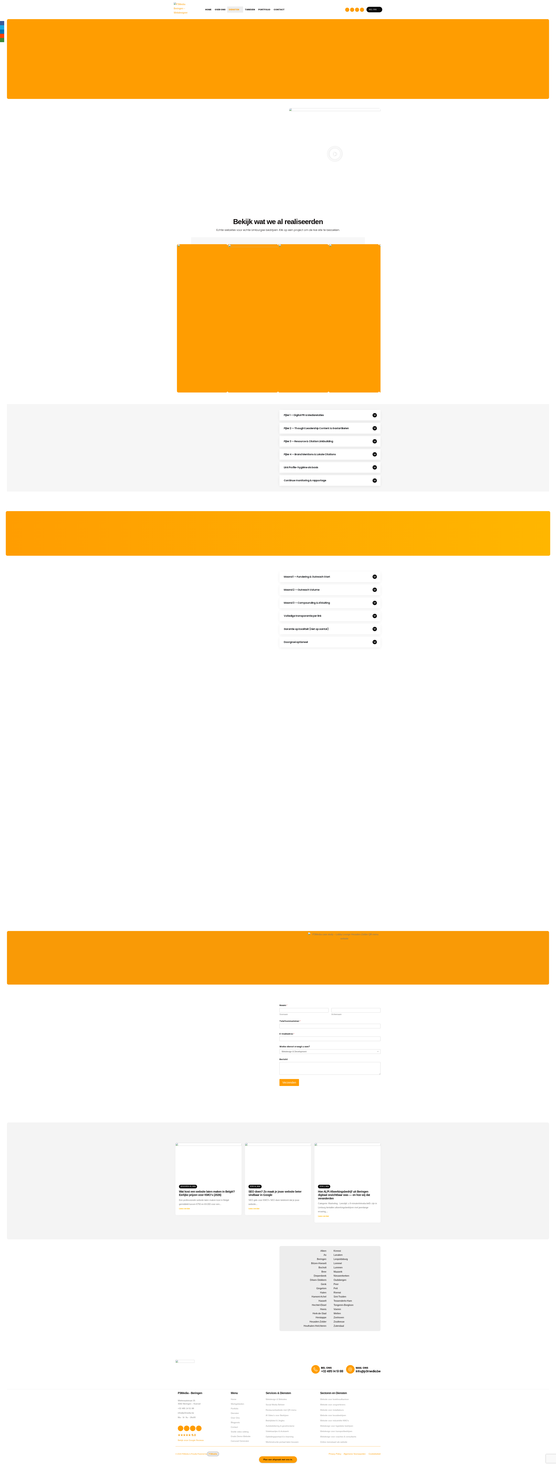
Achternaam (336, 1014)
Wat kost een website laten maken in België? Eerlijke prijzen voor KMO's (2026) (207, 1193)
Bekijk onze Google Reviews (191, 1440)
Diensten (234, 9)
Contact (279, 9)
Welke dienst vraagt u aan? (294, 1046)
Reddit (2, 36)
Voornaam (283, 1014)
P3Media (213, 1454)
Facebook (2, 23)
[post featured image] (208, 1162)
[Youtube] (347, 10)
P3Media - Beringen (190, 1393)
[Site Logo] (181, 8)
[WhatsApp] (362, 10)
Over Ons (220, 9)
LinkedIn (2, 32)
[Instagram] (352, 10)
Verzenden (289, 1082)
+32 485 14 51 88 (186, 1408)
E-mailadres (286, 1034)
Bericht (283, 1059)
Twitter (2, 27)
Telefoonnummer (290, 1021)
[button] (335, 154)
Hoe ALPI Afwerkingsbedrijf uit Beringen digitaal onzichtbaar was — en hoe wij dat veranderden (344, 1195)
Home (208, 9)
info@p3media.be (186, 1413)
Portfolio (264, 9)
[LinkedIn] (357, 10)
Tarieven (250, 9)
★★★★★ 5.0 (187, 1435)
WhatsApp (2, 40)
